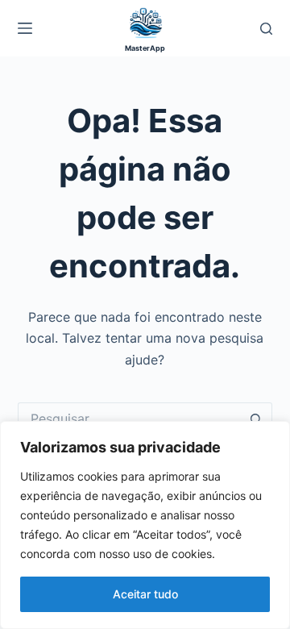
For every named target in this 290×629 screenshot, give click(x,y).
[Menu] (25, 28)
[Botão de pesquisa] (256, 418)
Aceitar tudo (145, 594)
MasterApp (145, 48)
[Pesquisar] (266, 29)
